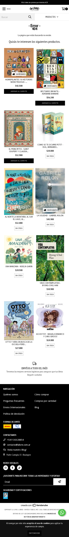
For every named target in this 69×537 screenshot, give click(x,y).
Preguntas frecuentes (13, 401)
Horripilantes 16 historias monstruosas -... (18, 81)
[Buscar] (29, 17)
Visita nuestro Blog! (16, 449)
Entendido (34, 533)
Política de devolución (14, 414)
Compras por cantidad (45, 401)
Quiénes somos (10, 394)
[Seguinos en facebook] (12, 467)
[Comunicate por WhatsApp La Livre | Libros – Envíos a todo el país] (62, 512)
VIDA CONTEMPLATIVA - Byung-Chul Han (50, 284)
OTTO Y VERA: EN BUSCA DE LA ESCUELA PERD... (18, 343)
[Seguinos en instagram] (5, 467)
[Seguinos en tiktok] (19, 467)
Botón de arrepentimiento (34, 517)
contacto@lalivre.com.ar (18, 445)
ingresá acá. (51, 514)
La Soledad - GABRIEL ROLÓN (50, 215)
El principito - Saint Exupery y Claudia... (19, 150)
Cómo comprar (41, 394)
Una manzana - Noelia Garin (18, 266)
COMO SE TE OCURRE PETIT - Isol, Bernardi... (50, 146)
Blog (36, 407)
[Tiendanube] (35, 506)
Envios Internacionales (14, 407)
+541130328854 (15, 440)
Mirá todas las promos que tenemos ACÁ (34, 2)
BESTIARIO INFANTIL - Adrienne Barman (50, 92)
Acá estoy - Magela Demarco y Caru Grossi (50, 335)
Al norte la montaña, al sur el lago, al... (19, 218)
